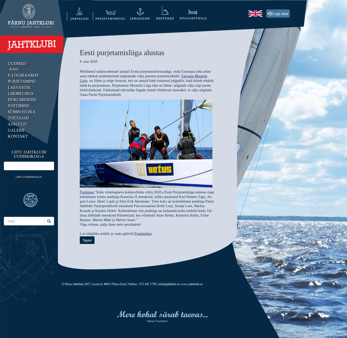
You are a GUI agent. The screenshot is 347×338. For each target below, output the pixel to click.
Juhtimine (19, 106)
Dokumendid (22, 100)
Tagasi (87, 240)
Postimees (87, 192)
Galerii (16, 130)
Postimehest (143, 234)
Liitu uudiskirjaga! (29, 177)
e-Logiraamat (23, 75)
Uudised (17, 64)
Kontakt (18, 136)
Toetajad (18, 118)
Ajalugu (17, 124)
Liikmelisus (21, 93)
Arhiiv (14, 69)
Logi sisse (279, 13)
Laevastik (19, 87)
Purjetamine (22, 81)
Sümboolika (22, 112)
